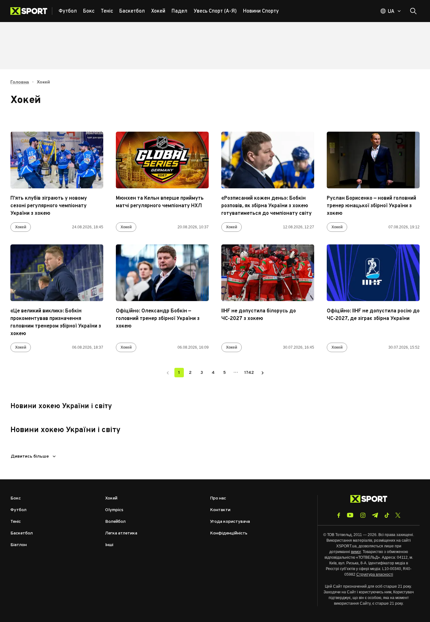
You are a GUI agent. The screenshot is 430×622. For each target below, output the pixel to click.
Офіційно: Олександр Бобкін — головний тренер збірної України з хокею (158, 318)
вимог (356, 552)
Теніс (15, 521)
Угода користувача (230, 521)
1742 (249, 372)
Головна (19, 81)
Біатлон (18, 545)
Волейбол (115, 521)
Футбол (18, 510)
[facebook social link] (338, 515)
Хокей (20, 227)
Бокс (15, 498)
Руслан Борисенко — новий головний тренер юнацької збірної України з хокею (371, 206)
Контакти (220, 510)
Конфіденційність (228, 533)
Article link (56, 160)
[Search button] (413, 11)
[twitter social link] (397, 515)
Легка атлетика (121, 533)
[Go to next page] (262, 372)
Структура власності (374, 574)
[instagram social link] (362, 515)
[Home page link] (31, 11)
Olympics (114, 510)
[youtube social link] (350, 515)
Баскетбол (21, 533)
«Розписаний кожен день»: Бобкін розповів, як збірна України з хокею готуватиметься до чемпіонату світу (266, 206)
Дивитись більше (30, 456)
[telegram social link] (375, 515)
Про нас (218, 498)
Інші (109, 545)
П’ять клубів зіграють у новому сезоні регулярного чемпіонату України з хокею (48, 206)
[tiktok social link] (386, 515)
